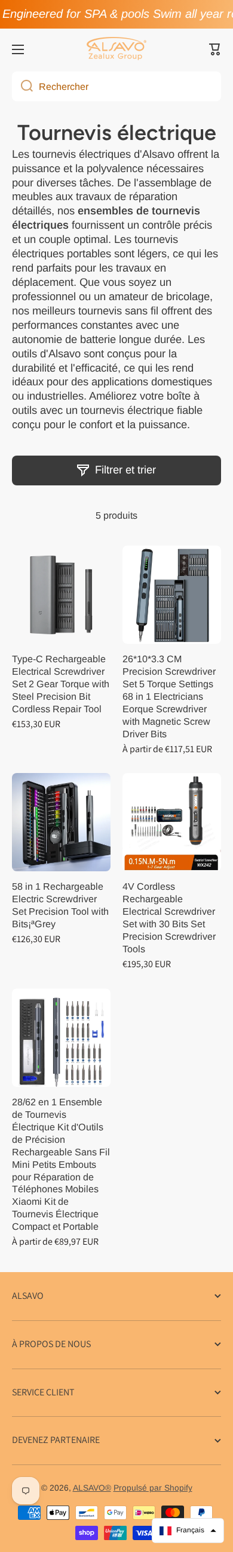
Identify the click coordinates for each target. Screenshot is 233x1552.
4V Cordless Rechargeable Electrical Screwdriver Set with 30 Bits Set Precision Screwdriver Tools (169, 917)
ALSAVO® (92, 1488)
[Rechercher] (22, 86)
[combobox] (116, 86)
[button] (215, 49)
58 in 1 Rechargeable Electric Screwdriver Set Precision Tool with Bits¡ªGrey (60, 905)
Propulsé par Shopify (153, 1488)
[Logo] (116, 49)
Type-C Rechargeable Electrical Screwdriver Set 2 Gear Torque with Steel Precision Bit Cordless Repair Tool (60, 683)
